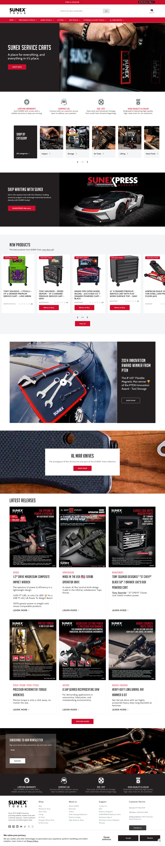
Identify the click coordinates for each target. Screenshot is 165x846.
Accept (128, 838)
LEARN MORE (20, 610)
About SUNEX (74, 806)
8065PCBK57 (117, 572)
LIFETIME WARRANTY (27, 109)
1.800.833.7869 (142, 812)
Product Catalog (74, 817)
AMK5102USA (68, 572)
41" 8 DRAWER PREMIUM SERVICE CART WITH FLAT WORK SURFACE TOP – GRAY (123, 293)
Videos (71, 812)
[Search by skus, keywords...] (106, 11)
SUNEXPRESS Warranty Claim (110, 814)
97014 (15, 685)
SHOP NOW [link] (130, 400)
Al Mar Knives (43, 823)
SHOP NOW (17, 67)
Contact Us (103, 806)
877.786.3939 (140, 808)
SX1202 (16, 572)
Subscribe (17, 761)
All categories (22, 153)
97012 (29, 685)
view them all (47, 250)
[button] (13, 20)
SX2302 (115, 685)
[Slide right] (87, 162)
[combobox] (84, 11)
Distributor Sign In (105, 817)
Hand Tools (150, 154)
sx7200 (66, 685)
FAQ (100, 809)
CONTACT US (64, 109)
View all (82, 324)
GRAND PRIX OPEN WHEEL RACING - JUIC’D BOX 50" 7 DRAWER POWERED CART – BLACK (87, 295)
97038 (22, 685)
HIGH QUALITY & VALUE (138, 109)
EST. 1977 (101, 109)
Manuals (102, 823)
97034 (36, 685)
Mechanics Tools (44, 809)
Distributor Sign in (147, 2)
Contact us (138, 828)
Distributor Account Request (109, 820)
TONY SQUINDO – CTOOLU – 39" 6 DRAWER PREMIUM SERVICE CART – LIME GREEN (17, 293)
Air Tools (97, 154)
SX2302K (124, 685)
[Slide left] (77, 162)
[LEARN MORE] (33, 537)
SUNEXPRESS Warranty (21, 208)
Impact (45, 154)
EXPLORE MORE (82, 721)
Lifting (122, 154)
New (40, 806)
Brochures (72, 809)
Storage (71, 154)
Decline (150, 838)
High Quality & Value (76, 820)
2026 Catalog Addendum (78, 814)
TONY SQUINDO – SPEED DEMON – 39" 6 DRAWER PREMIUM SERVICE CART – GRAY (51, 295)
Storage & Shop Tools (46, 820)
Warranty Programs (106, 812)
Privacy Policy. (32, 841)
